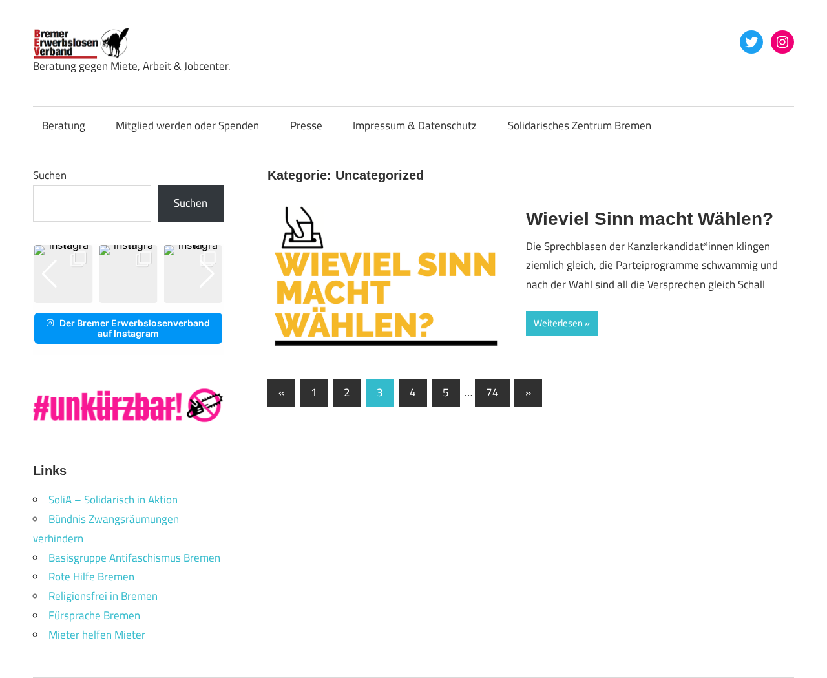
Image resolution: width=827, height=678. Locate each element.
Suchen (50, 175)
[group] (63, 274)
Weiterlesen (558, 322)
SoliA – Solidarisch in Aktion (113, 499)
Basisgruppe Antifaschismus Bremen (134, 557)
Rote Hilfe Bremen (91, 576)
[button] (118, 294)
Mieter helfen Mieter (96, 634)
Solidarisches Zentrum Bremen (579, 125)
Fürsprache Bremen (94, 615)
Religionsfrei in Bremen (103, 596)
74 (492, 392)
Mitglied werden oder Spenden (187, 125)
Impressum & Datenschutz (415, 125)
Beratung (63, 125)
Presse (306, 125)
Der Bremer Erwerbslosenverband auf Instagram (134, 328)
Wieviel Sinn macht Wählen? (649, 219)
